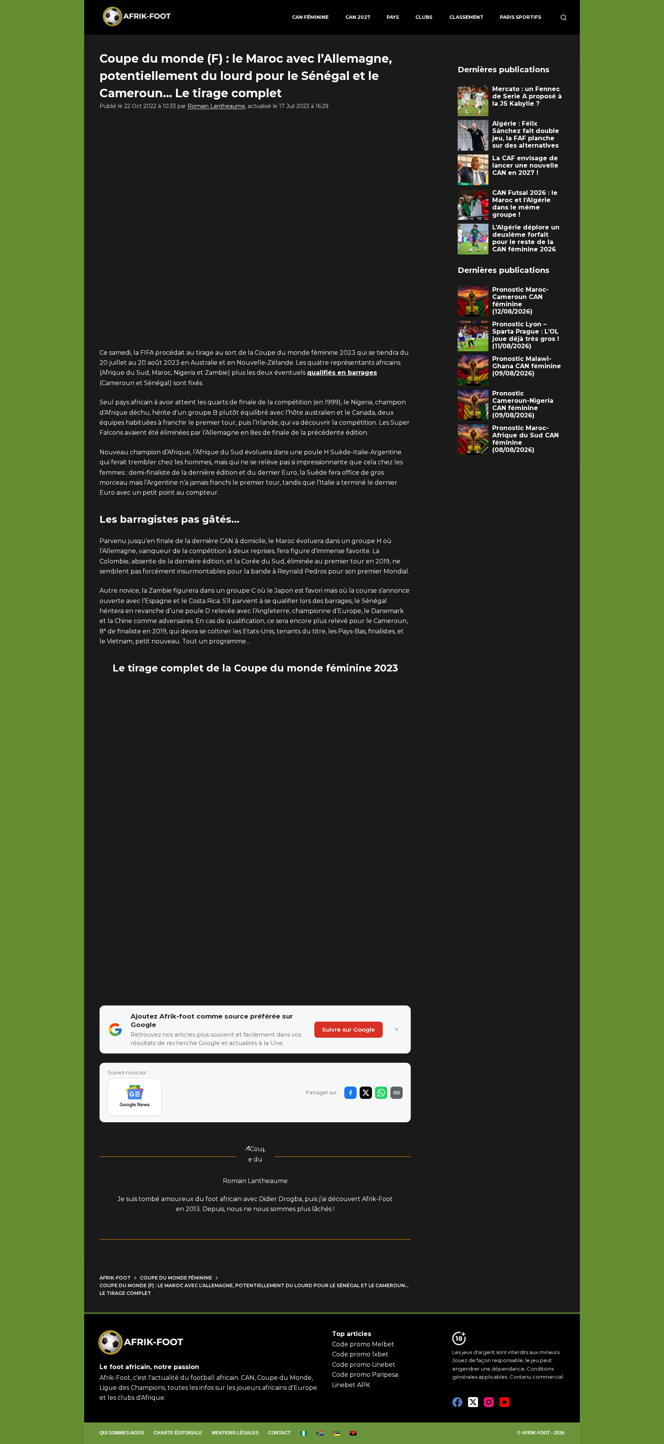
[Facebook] (457, 1402)
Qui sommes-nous (122, 1433)
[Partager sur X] (366, 1093)
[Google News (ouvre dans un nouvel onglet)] (135, 1097)
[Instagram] (489, 1402)
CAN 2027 (357, 17)
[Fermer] (396, 1030)
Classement (466, 17)
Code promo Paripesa (365, 1374)
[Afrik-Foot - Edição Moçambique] (337, 1433)
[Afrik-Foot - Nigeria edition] (303, 1433)
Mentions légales (235, 1433)
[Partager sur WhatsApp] (381, 1093)
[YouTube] (505, 1402)
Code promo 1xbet (360, 1354)
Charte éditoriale (178, 1433)
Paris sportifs (520, 17)
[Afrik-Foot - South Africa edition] (320, 1433)
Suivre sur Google (348, 1029)
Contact (279, 1433)
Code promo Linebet (363, 1364)
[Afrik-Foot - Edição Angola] (353, 1433)
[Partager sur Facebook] (350, 1093)
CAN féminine (310, 17)
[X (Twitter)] (473, 1402)
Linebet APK (351, 1385)
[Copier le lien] (396, 1093)
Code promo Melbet (363, 1344)
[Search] (563, 17)
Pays (393, 17)
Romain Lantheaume (216, 106)
